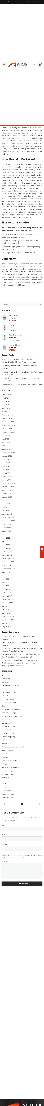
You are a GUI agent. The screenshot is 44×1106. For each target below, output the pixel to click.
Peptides (5, 743)
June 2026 (6, 401)
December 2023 (8, 483)
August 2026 (7, 395)
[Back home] (22, 804)
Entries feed (6, 791)
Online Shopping (8, 737)
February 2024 (8, 476)
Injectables (6, 720)
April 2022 (6, 545)
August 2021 (6, 572)
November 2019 (8, 620)
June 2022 (6, 538)
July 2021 (5, 576)
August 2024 (7, 456)
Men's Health (7, 730)
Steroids (5, 757)
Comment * (5, 861)
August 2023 (7, 497)
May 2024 (5, 466)
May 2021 (5, 582)
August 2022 (7, 531)
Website (4, 844)
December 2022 (8, 517)
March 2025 (6, 446)
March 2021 (6, 589)
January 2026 (7, 418)
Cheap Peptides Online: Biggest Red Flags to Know (22, 385)
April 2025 (6, 442)
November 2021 (8, 562)
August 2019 (6, 623)
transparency (7, 771)
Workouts (5, 778)
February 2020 (8, 616)
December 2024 (8, 453)
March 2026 (6, 412)
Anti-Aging (6, 679)
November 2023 (8, 487)
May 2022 (5, 541)
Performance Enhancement (13, 747)
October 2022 (7, 524)
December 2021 (8, 558)
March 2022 (6, 548)
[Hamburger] (4, 64)
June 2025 (6, 436)
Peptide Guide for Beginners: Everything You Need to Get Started (22, 373)
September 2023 (8, 494)
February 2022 (7, 552)
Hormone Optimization (11, 709)
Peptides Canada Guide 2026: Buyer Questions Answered (20, 379)
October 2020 (7, 603)
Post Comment (22, 884)
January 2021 (7, 596)
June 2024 (6, 463)
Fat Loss (5, 696)
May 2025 (5, 439)
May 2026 (5, 405)
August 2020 (7, 606)
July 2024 (5, 459)
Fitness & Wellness (9, 703)
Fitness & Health (8, 699)
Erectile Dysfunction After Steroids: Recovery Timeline (19, 367)
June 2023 (6, 504)
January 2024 (7, 480)
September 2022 (8, 528)
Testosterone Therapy (10, 767)
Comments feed (8, 794)
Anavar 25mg (14, 345)
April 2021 (5, 586)
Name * (4, 825)
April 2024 (6, 470)
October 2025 (7, 429)
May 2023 (5, 507)
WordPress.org (8, 798)
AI (2, 675)
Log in (4, 787)
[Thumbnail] (17, 64)
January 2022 (7, 555)
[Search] (29, 64)
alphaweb (6, 636)
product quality (8, 750)
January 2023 (7, 514)
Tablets (4, 764)
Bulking (5, 682)
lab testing (6, 723)
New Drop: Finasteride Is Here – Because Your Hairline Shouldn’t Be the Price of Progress (20, 360)
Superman (13, 315)
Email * (4, 835)
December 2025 (8, 422)
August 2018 (6, 627)
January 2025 (7, 449)
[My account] (34, 64)
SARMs (4, 754)
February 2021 (7, 593)
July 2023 (5, 500)
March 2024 (6, 473)
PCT (3, 740)
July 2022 (5, 535)
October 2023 (7, 490)
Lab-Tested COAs (8, 726)
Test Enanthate (15, 335)
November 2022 (8, 521)
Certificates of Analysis (10, 685)
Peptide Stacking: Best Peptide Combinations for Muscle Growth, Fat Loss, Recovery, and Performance (19, 662)
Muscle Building (8, 733)
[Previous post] (5, 804)
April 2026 (6, 408)
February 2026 (7, 415)
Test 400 (12, 325)
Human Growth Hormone (12, 716)
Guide (4, 706)
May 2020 (5, 610)
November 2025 (8, 425)
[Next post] (39, 804)
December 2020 (8, 599)
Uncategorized (8, 774)
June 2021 (6, 579)
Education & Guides (9, 692)
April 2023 (6, 511)
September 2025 (8, 432)
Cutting (4, 689)
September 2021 (8, 569)
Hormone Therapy (9, 713)
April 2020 (6, 613)
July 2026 (5, 398)
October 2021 (7, 565)
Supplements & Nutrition (11, 761)
